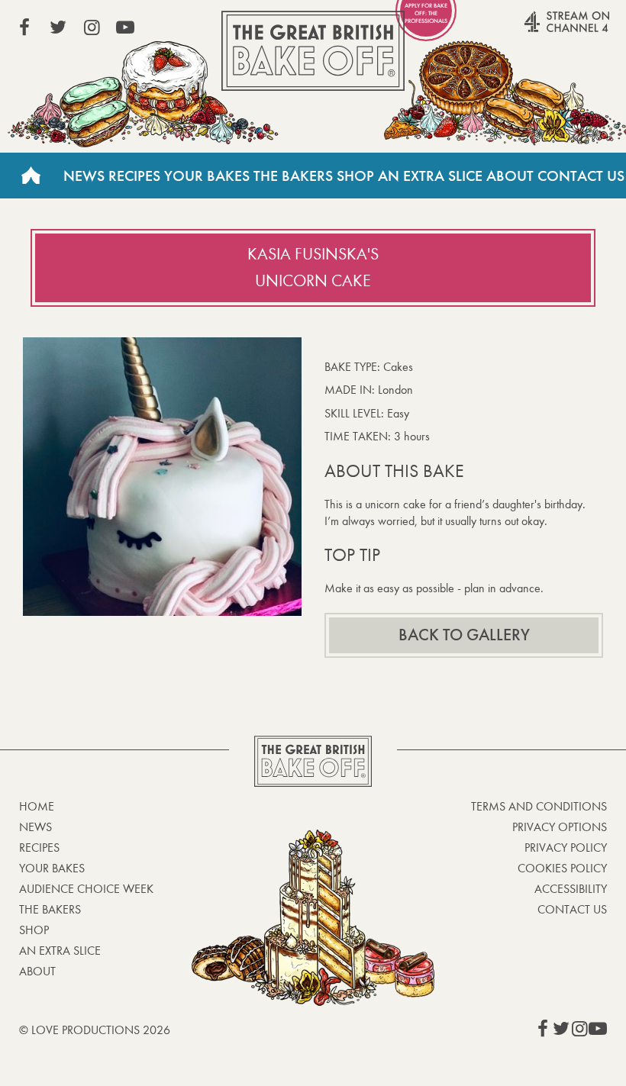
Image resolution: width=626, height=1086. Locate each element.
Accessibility (570, 888)
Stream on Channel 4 (537, 30)
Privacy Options (559, 827)
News (84, 175)
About (510, 175)
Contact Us (580, 175)
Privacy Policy (565, 847)
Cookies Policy (562, 868)
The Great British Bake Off (313, 51)
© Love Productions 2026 (94, 1030)
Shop (355, 175)
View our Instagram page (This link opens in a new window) (91, 27)
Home (30, 175)
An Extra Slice (430, 175)
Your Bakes (207, 175)
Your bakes (52, 868)
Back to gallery (464, 635)
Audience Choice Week (86, 888)
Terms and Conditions (539, 806)
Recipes (134, 175)
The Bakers (293, 175)
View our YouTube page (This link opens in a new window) (125, 27)
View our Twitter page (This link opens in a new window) (58, 27)
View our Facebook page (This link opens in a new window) (24, 27)
